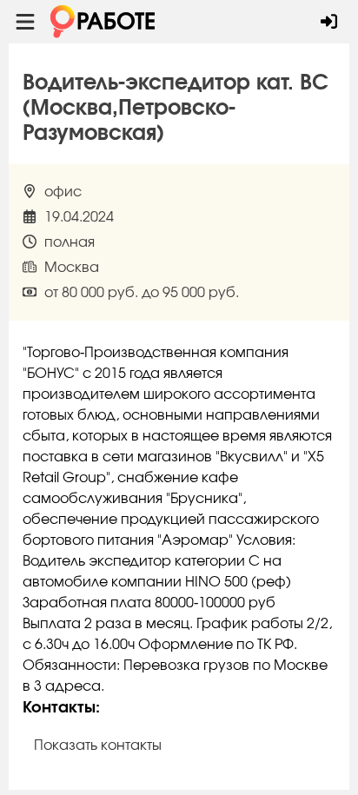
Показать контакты (98, 745)
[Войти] (329, 21)
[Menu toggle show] (25, 21)
